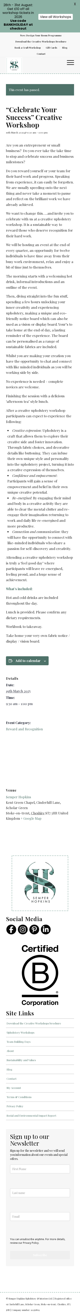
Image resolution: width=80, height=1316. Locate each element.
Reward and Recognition (24, 729)
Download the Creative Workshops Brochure (40, 41)
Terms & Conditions (19, 1097)
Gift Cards (51, 47)
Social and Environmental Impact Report (31, 1115)
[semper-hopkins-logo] (33, 65)
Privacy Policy (15, 1106)
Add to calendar (28, 661)
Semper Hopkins (18, 797)
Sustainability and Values (21, 1060)
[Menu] (68, 62)
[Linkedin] (46, 929)
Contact (41, 53)
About (10, 1051)
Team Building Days (19, 1041)
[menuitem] (41, 35)
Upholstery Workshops (20, 1032)
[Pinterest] (34, 929)
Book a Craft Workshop (28, 47)
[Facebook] (11, 929)
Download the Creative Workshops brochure (34, 1023)
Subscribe (40, 1255)
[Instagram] (23, 929)
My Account (14, 1087)
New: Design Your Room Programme (41, 35)
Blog (64, 47)
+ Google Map (31, 818)
